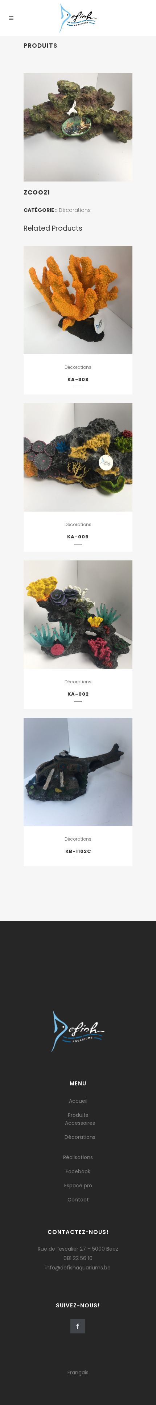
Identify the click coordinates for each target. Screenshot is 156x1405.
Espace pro (78, 1185)
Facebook (78, 1171)
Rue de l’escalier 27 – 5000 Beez (78, 1248)
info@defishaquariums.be (78, 1267)
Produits (78, 1115)
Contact (78, 1199)
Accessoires (80, 1123)
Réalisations (78, 1157)
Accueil (78, 1101)
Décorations (75, 210)
